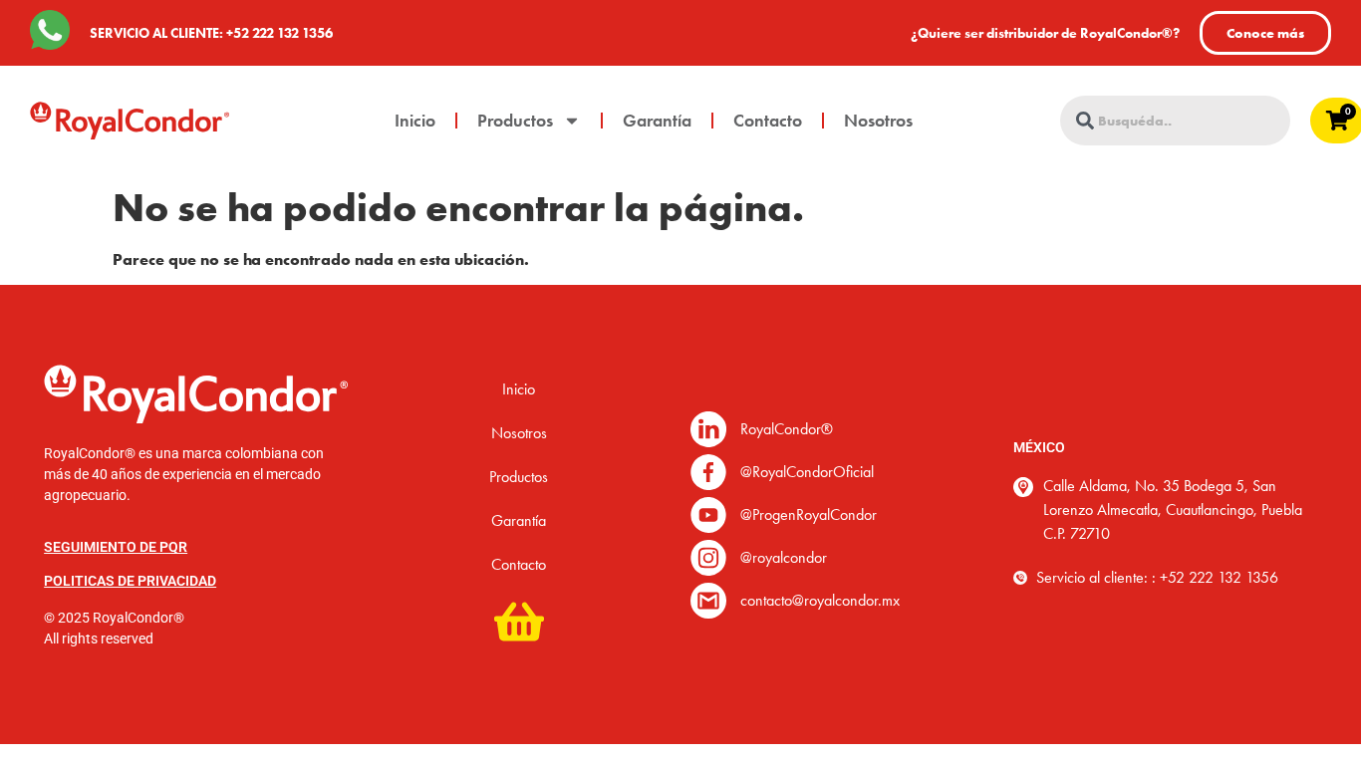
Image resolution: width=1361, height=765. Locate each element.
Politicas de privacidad (130, 581)
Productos (515, 120)
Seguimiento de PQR (115, 547)
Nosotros (878, 120)
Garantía (657, 120)
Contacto (767, 120)
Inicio (415, 120)
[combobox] (1175, 120)
